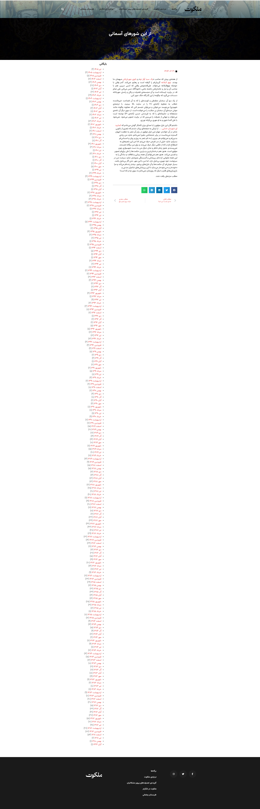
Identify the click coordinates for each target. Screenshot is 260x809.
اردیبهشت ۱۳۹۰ (94, 420)
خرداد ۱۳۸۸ (96, 494)
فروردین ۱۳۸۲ (95, 731)
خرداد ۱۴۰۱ (97, 153)
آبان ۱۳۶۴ (97, 744)
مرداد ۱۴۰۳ (96, 114)
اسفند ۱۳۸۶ (96, 543)
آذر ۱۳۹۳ (97, 287)
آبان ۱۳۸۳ (97, 673)
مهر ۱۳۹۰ (97, 403)
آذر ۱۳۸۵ (97, 592)
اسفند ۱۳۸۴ (96, 621)
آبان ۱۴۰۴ (97, 88)
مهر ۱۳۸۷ (97, 520)
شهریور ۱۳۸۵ (95, 601)
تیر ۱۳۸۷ (97, 530)
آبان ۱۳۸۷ (97, 517)
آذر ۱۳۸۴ (97, 631)
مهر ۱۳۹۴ (97, 257)
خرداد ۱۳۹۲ (96, 338)
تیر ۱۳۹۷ (97, 212)
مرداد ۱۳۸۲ (96, 722)
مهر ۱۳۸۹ (97, 442)
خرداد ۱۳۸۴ (96, 650)
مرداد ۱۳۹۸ (96, 196)
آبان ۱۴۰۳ (97, 108)
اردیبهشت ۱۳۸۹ (94, 459)
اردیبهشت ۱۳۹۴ (94, 270)
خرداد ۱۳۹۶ (96, 218)
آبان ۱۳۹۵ (97, 228)
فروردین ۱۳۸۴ (95, 657)
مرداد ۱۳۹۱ (97, 371)
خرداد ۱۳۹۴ (96, 267)
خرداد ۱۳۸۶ (96, 572)
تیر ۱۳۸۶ (97, 569)
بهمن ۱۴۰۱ (97, 134)
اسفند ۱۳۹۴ (96, 248)
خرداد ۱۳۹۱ (97, 377)
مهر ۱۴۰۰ (97, 166)
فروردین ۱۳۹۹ (95, 179)
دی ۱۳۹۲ (97, 316)
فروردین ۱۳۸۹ (95, 462)
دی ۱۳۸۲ (97, 705)
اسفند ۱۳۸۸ (96, 465)
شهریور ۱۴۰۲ (96, 124)
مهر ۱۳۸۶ (97, 559)
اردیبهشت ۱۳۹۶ (94, 222)
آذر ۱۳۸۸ (97, 475)
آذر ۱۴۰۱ (98, 140)
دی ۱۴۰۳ (97, 105)
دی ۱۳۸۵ (97, 588)
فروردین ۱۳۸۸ (95, 501)
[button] (62, 9)
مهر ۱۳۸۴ (97, 637)
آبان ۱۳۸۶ (97, 556)
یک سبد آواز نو (146, 79)
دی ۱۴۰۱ (98, 137)
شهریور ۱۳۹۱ (96, 368)
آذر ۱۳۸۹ (97, 436)
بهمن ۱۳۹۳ (96, 280)
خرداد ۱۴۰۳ (96, 121)
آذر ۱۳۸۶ (97, 553)
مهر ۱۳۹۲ (97, 325)
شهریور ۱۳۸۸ (95, 485)
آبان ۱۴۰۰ (97, 163)
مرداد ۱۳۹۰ (97, 410)
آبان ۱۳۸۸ (97, 478)
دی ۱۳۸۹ (97, 433)
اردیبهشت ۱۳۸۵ (94, 614)
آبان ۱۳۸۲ (97, 712)
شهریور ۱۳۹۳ (95, 293)
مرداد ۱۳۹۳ (96, 296)
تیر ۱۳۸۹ (97, 452)
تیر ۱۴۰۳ (98, 118)
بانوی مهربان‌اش (129, 79)
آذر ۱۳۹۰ (98, 397)
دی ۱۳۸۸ (97, 472)
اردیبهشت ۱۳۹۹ (94, 176)
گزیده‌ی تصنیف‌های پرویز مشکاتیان (133, 9)
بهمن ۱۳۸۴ (96, 624)
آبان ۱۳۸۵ (97, 595)
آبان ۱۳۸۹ (97, 439)
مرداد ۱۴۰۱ (97, 147)
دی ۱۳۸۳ (97, 666)
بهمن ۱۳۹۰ (96, 390)
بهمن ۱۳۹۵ (96, 225)
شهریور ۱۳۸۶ (95, 562)
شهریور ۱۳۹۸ (95, 192)
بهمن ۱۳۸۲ (96, 702)
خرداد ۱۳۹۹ (96, 173)
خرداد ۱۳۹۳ (96, 303)
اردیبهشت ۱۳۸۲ (94, 728)
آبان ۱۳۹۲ (97, 322)
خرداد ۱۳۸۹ (96, 455)
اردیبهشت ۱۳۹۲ (94, 342)
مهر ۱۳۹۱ (97, 364)
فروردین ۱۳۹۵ (95, 244)
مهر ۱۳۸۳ (97, 676)
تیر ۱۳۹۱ (98, 374)
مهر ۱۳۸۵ (97, 598)
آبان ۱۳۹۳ (97, 290)
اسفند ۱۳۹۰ (96, 387)
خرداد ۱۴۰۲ (96, 127)
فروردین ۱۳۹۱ (95, 384)
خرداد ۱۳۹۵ (96, 241)
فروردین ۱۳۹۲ (95, 345)
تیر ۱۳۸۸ (97, 491)
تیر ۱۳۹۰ (98, 413)
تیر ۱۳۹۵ (97, 238)
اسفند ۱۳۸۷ (96, 504)
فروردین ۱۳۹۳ (95, 309)
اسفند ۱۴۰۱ (96, 131)
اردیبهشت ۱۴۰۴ (94, 98)
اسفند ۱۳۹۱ (96, 348)
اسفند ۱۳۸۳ (96, 660)
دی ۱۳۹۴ (97, 251)
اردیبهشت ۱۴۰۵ (94, 72)
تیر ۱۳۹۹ (98, 170)
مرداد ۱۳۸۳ (96, 683)
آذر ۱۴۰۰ (98, 160)
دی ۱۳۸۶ (97, 549)
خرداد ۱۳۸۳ (96, 689)
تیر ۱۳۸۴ (97, 647)
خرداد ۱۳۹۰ (96, 416)
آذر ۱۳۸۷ (97, 514)
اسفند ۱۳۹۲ (96, 312)
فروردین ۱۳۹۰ (95, 423)
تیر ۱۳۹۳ (97, 299)
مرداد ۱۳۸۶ (96, 566)
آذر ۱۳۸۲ (97, 709)
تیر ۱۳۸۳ (97, 686)
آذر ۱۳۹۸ (97, 186)
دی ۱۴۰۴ (97, 85)
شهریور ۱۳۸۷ (95, 523)
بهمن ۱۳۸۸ (96, 468)
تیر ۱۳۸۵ (97, 608)
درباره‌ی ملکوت (160, 9)
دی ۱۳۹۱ (98, 355)
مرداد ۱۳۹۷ (96, 209)
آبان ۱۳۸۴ (97, 634)
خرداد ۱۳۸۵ (96, 611)
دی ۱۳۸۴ (97, 627)
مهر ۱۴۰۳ (97, 111)
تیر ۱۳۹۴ (97, 264)
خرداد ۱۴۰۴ (96, 95)
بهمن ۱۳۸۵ (96, 585)
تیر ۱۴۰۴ (98, 92)
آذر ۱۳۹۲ (98, 319)
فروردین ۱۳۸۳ (95, 696)
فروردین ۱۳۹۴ (95, 274)
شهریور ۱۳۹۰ (96, 407)
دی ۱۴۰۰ (98, 157)
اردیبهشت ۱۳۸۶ (94, 575)
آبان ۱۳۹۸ (97, 189)
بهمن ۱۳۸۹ (96, 429)
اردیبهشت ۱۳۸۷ (94, 536)
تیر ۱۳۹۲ (98, 335)
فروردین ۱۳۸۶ (95, 579)
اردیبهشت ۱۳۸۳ (94, 692)
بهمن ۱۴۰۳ (96, 101)
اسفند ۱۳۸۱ (96, 734)
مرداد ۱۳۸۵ (96, 605)
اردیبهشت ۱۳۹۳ (94, 306)
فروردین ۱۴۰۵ (95, 76)
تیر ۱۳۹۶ (98, 215)
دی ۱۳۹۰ (98, 394)
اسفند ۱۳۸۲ (96, 699)
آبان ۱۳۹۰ (97, 400)
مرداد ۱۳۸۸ (96, 488)
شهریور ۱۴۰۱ (96, 144)
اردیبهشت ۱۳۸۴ (94, 653)
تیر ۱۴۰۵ (98, 69)
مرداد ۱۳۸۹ (96, 449)
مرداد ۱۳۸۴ (96, 644)
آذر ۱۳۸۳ (97, 670)
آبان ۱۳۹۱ (97, 361)
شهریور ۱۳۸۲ (95, 718)
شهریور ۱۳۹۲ (96, 329)
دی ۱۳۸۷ (97, 511)
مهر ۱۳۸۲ (97, 715)
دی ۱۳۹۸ (97, 183)
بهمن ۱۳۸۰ (96, 741)
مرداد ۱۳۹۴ (96, 261)
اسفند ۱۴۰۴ (96, 79)
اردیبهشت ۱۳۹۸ (94, 202)
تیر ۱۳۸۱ (98, 738)
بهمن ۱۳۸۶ (96, 546)
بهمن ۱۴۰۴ (96, 82)
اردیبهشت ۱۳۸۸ (94, 498)
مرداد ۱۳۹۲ (96, 332)
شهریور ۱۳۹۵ (95, 231)
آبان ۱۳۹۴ (97, 254)
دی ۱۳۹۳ (97, 283)
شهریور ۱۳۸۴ (95, 640)
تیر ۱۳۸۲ (97, 725)
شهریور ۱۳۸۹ (95, 446)
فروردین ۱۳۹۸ (95, 205)
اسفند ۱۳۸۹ (96, 426)
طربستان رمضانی (87, 9)
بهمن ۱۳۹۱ (97, 351)
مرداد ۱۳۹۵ (96, 235)
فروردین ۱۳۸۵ (95, 618)
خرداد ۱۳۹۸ (96, 199)
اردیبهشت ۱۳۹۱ (95, 381)
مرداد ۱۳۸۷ (96, 527)
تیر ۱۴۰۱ (98, 150)
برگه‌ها (174, 9)
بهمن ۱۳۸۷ (96, 507)
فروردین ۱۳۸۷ (95, 540)
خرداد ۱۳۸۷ (96, 533)
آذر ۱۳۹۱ (98, 358)
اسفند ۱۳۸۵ (96, 582)
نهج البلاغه (166, 82)
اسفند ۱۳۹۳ (96, 277)
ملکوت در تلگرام (106, 9)
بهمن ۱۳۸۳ (96, 663)
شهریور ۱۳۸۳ (95, 679)
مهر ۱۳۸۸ (97, 481)
